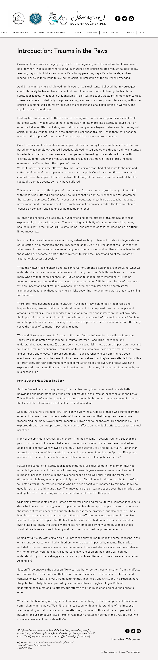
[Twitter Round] (124, 18)
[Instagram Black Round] (131, 18)
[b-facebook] (118, 18)
